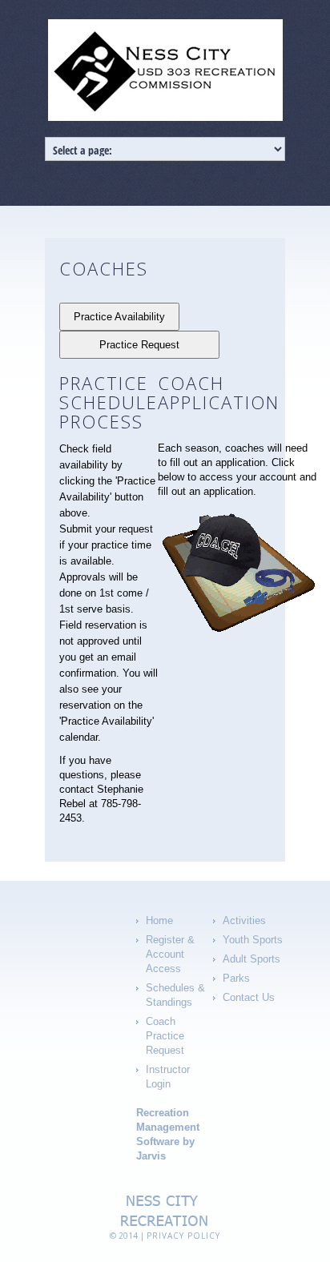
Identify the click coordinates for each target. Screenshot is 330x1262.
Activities (244, 920)
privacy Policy (183, 1235)
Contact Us (249, 997)
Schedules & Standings (175, 995)
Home (159, 920)
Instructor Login (168, 1076)
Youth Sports (253, 940)
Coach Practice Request (165, 1035)
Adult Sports (251, 959)
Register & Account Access (170, 954)
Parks (236, 978)
